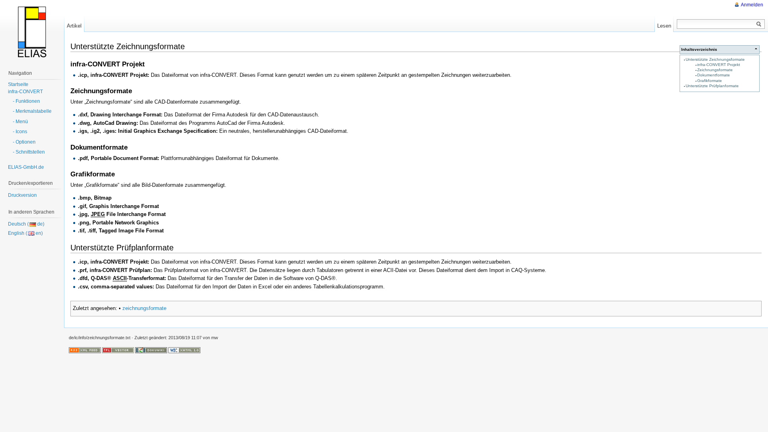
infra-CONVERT (25, 91)
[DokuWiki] (151, 350)
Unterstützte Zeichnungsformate (715, 59)
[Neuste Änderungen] (85, 350)
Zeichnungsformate (715, 70)
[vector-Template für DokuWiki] (118, 350)
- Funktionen (26, 101)
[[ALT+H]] (32, 32)
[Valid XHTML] (184, 350)
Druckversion (22, 195)
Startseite (18, 84)
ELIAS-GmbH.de (26, 167)
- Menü (20, 121)
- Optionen (24, 142)
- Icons (20, 131)
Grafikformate (709, 80)
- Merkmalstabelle (32, 111)
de (40, 224)
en (38, 233)
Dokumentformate (713, 75)
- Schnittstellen (29, 152)
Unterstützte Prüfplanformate (712, 86)
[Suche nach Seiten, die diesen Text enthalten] (758, 24)
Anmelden (752, 5)
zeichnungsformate (144, 308)
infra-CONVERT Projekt (718, 64)
